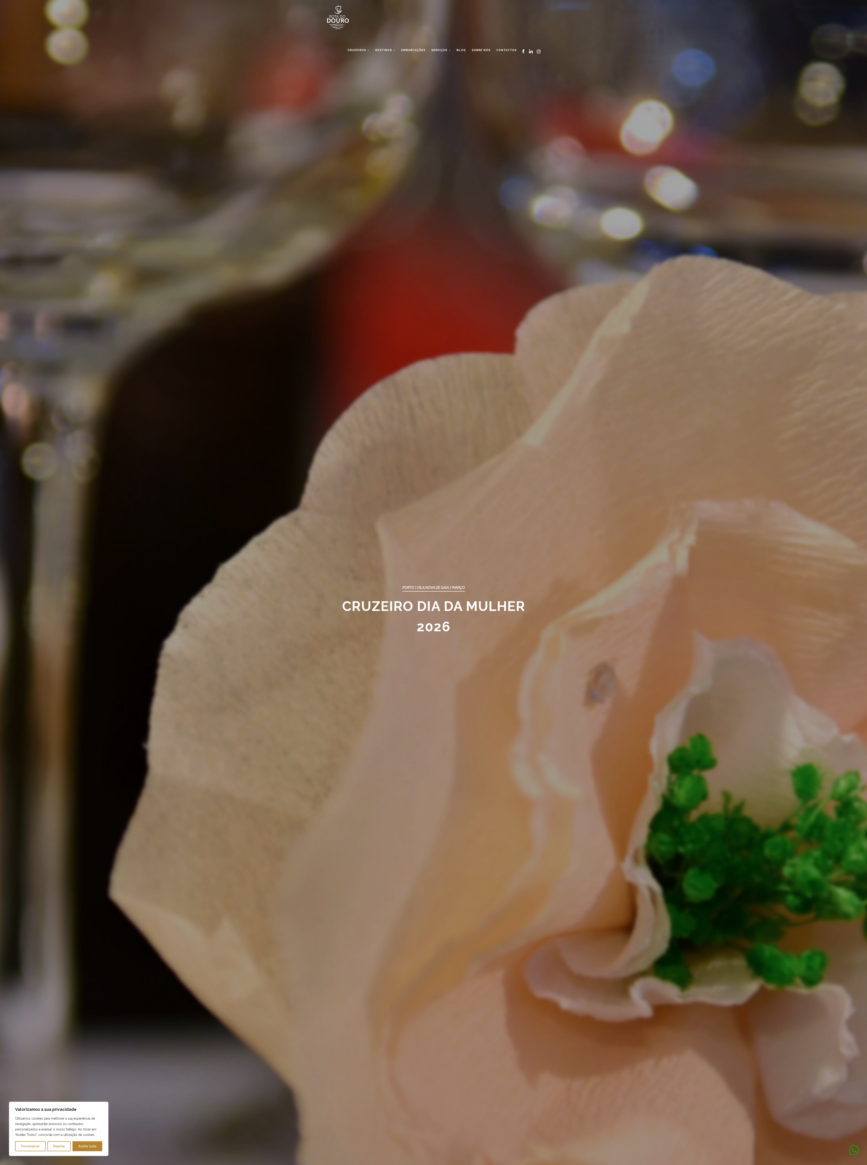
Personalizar (30, 1146)
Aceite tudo (87, 1146)
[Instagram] (538, 51)
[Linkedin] (530, 51)
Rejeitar (59, 1146)
